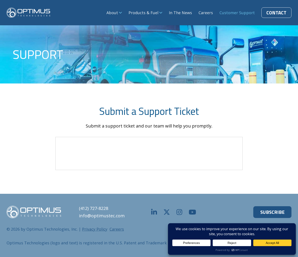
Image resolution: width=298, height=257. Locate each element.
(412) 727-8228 (93, 208)
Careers (206, 12)
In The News (180, 12)
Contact (276, 12)
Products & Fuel (143, 12)
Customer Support (237, 12)
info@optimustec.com (102, 216)
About (112, 12)
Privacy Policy (94, 229)
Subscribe (272, 212)
